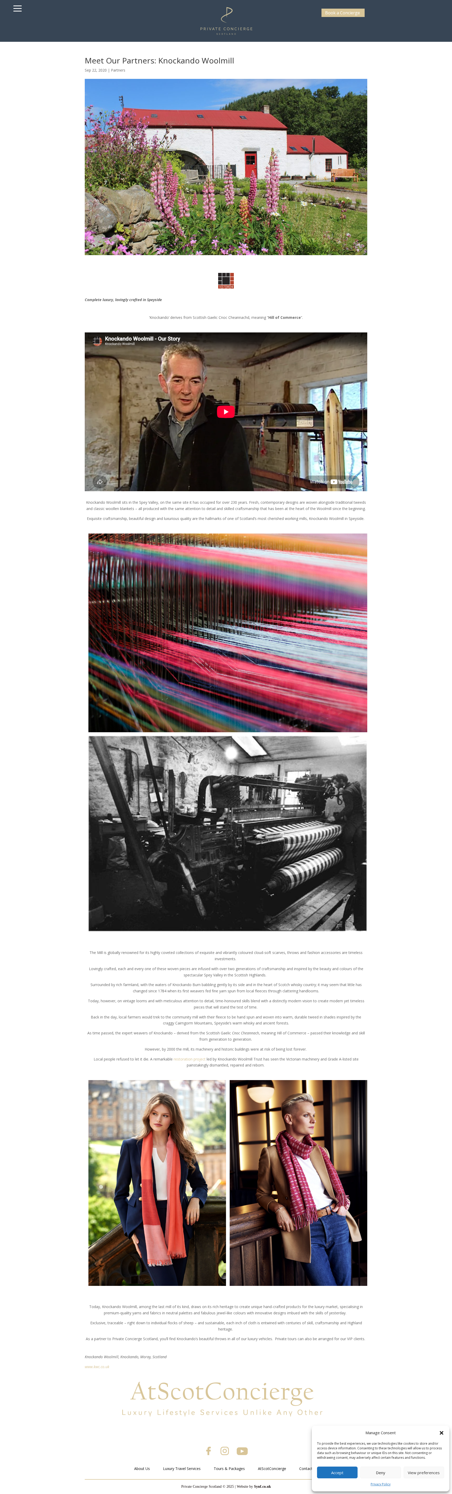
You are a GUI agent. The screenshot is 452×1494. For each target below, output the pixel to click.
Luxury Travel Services (182, 1468)
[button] (441, 1433)
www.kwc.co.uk (97, 1366)
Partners (118, 70)
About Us (142, 1468)
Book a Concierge (342, 13)
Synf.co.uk (262, 1487)
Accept (337, 1472)
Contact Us (308, 1468)
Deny (380, 1472)
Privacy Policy (381, 1484)
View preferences (424, 1472)
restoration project (190, 1059)
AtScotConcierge (272, 1468)
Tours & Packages (229, 1468)
